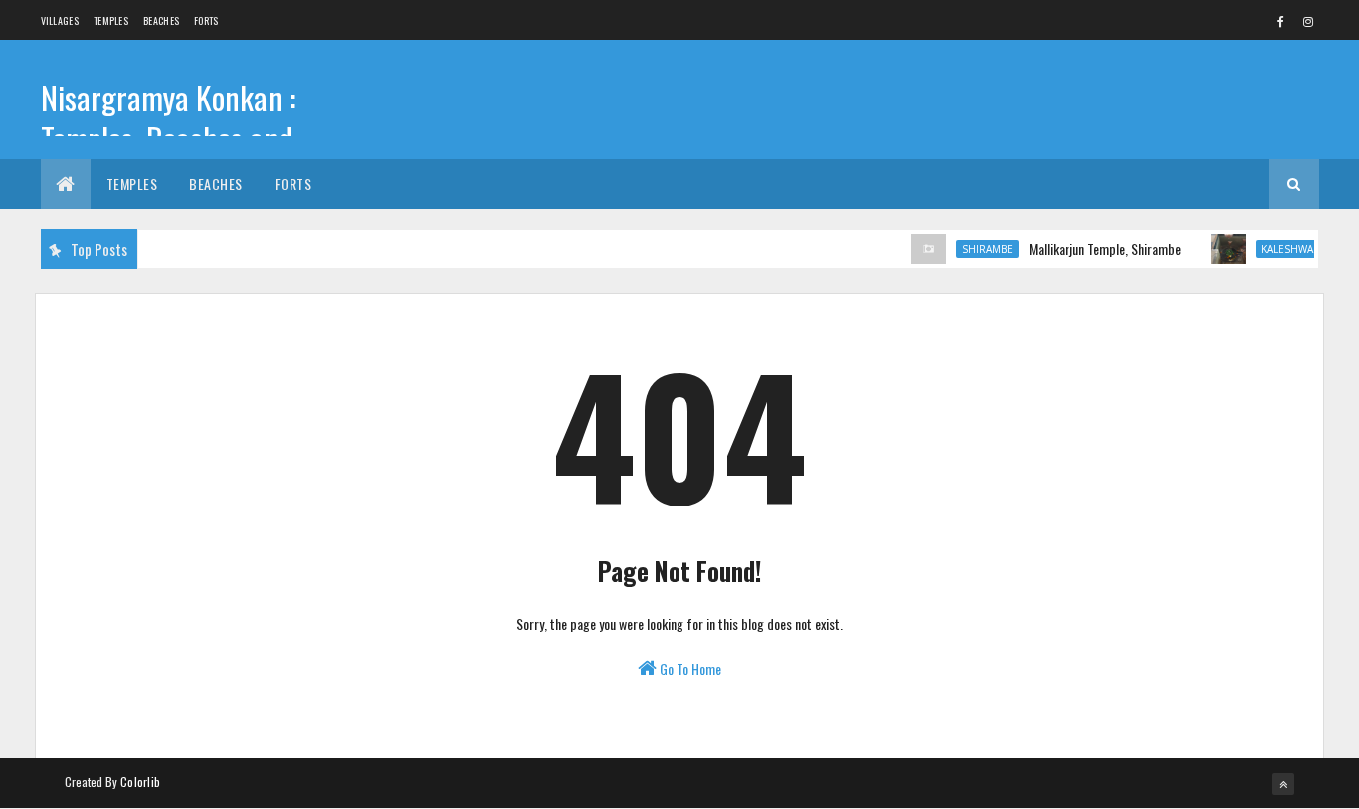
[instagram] (1308, 21)
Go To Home (689, 668)
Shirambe (979, 249)
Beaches (161, 20)
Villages (60, 20)
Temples (111, 20)
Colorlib (140, 781)
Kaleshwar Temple (1303, 249)
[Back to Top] (1283, 784)
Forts (206, 20)
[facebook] (1281, 21)
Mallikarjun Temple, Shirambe (1097, 248)
